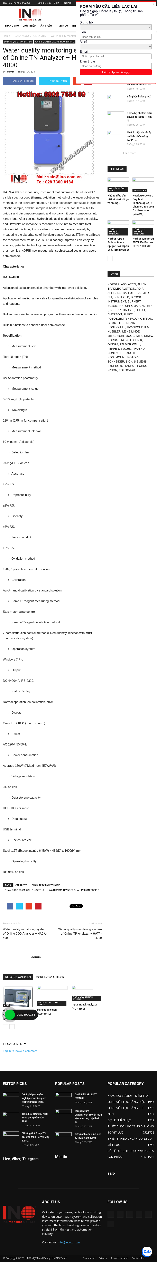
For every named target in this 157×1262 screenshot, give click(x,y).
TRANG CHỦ (12, 25)
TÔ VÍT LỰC (115, 1132)
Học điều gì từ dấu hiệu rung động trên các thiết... (35, 1117)
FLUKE (128, 314)
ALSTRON (128, 288)
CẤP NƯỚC (21, 885)
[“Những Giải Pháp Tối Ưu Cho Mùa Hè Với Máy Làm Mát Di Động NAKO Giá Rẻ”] (11, 1137)
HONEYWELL (116, 327)
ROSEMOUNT (117, 357)
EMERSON (115, 314)
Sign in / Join (44, 2)
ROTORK (133, 357)
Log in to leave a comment (20, 1050)
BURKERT (134, 301)
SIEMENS (140, 361)
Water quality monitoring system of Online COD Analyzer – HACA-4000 (25, 933)
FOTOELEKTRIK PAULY (123, 318)
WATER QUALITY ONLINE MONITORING (54, 41)
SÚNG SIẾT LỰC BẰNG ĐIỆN (126, 1102)
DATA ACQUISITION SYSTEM (30, 36)
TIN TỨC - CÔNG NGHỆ (117, 189)
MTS (139, 335)
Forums (67, 2)
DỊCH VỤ (63, 25)
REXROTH (129, 353)
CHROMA (131, 305)
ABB (124, 284)
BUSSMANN (115, 305)
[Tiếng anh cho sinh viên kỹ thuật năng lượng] (63, 1138)
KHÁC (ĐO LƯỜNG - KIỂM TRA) (128, 1096)
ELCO (141, 310)
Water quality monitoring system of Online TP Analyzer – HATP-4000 (80, 933)
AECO (132, 284)
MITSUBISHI (116, 335)
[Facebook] (120, 1214)
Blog (56, 2)
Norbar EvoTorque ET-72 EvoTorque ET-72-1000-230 (143, 242)
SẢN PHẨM (45, 25)
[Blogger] (111, 1214)
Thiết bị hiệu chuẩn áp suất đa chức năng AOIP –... (139, 136)
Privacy (103, 1258)
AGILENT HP (140, 190)
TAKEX (129, 365)
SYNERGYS (115, 365)
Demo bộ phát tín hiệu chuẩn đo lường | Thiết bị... (139, 117)
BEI (110, 297)
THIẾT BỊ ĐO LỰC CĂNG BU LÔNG (131, 1126)
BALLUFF (129, 293)
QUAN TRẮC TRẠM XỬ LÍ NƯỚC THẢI (25, 890)
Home (6, 36)
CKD (142, 305)
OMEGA (113, 344)
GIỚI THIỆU (29, 25)
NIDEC (148, 335)
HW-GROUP (135, 327)
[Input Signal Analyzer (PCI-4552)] (87, 993)
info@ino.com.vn (69, 1242)
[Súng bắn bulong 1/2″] (116, 100)
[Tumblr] (139, 1214)
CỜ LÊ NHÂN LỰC (119, 1120)
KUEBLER (114, 331)
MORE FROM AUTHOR (50, 977)
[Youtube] (111, 1224)
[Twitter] (148, 1214)
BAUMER (143, 293)
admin (11, 71)
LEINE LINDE (131, 331)
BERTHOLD (121, 297)
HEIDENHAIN (126, 323)
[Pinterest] (129, 1214)
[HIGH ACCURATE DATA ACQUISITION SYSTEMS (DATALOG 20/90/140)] (18, 996)
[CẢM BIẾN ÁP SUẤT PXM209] (63, 1098)
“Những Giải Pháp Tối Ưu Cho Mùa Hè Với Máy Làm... (35, 1137)
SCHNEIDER (116, 361)
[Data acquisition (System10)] (52, 996)
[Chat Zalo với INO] (146, 1251)
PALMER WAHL (130, 344)
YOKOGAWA (127, 370)
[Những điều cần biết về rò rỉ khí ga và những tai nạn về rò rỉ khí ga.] (118, 184)
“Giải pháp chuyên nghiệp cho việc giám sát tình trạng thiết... (34, 1098)
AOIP (6, 1005)
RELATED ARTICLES (18, 977)
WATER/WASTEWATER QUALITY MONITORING (74, 890)
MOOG (130, 335)
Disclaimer (89, 1258)
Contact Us (138, 1258)
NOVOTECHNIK (131, 340)
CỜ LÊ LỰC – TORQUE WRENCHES (115, 231)
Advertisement (119, 1258)
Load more (129, 153)
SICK (129, 361)
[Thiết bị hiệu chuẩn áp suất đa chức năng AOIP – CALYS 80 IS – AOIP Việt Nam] (116, 136)
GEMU (112, 323)
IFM (146, 327)
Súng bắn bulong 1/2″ (139, 96)
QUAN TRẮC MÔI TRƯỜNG (45, 885)
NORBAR (114, 284)
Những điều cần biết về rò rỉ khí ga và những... (118, 199)
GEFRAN (146, 318)
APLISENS (114, 293)
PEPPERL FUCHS (119, 348)
